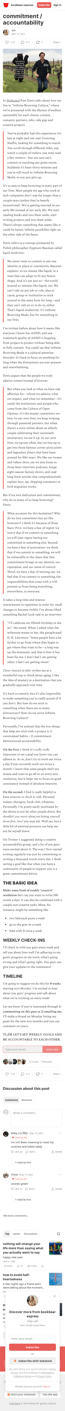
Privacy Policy (44, 1376)
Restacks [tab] (26, 1100)
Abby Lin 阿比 (19, 1133)
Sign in (57, 5)
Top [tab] (7, 1233)
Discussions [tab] (30, 1233)
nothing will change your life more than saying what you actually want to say (23, 1248)
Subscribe (44, 5)
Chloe (14, 1174)
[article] (32, 1255)
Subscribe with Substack (35, 1361)
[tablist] (18, 1100)
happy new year (13, 1257)
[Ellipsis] (60, 1133)
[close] (54, 1296)
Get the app (50, 1394)
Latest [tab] (16, 1233)
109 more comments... (16, 1215)
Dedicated (13, 100)
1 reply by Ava (23, 1162)
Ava (14, 30)
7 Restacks (46, 1061)
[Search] (58, 1233)
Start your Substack (23, 1394)
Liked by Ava (21, 1137)
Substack (14, 1403)
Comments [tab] (11, 1100)
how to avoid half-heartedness (16, 1277)
